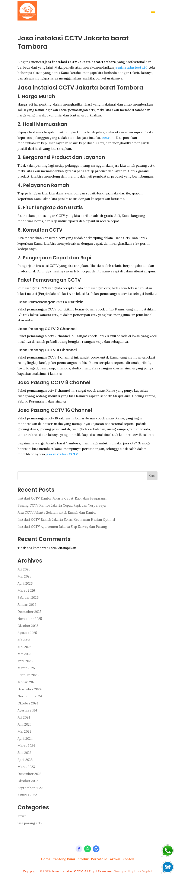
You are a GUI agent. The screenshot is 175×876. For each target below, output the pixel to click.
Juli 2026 (24, 569)
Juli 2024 (24, 717)
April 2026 (25, 583)
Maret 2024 (26, 746)
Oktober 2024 (28, 703)
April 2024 (25, 738)
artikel (22, 816)
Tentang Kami (64, 859)
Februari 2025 (28, 675)
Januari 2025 (27, 682)
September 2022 (30, 788)
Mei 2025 (24, 654)
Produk (83, 859)
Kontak (128, 859)
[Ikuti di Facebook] (79, 848)
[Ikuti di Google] (96, 848)
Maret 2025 (26, 668)
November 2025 (30, 619)
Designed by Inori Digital (133, 871)
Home (45, 859)
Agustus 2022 (27, 795)
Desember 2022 (29, 774)
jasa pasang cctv (30, 823)
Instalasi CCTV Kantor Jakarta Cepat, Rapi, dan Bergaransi (62, 498)
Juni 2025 (24, 647)
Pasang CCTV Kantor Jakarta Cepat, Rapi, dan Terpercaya (62, 505)
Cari (152, 476)
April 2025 (25, 661)
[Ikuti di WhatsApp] (87, 848)
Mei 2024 (24, 731)
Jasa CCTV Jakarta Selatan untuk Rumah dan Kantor (57, 512)
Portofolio (99, 859)
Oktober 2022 (28, 781)
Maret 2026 (26, 590)
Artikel (115, 859)
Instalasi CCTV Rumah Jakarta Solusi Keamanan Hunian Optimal (67, 519)
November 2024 (30, 696)
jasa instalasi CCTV (62, 454)
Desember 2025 (29, 612)
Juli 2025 (24, 640)
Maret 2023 (26, 767)
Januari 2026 (27, 605)
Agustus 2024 (27, 710)
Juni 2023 (25, 753)
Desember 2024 (30, 689)
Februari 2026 (28, 597)
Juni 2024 (25, 724)
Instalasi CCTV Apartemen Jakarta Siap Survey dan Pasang (62, 527)
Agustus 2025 (27, 633)
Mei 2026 (24, 576)
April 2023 (25, 760)
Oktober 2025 (28, 626)
